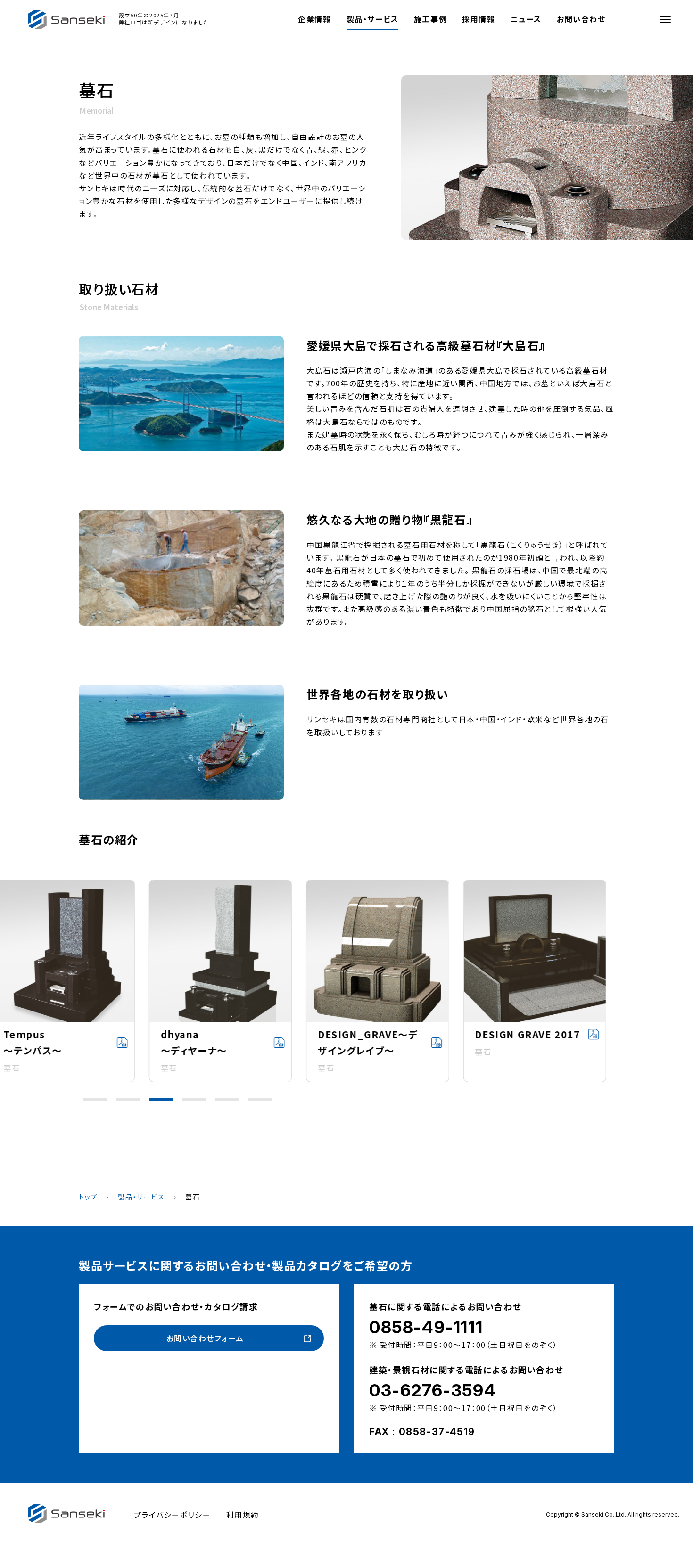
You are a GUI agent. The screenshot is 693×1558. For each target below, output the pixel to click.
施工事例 (430, 18)
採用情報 (478, 18)
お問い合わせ (581, 18)
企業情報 (314, 18)
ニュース (526, 18)
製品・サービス (372, 18)
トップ (88, 1196)
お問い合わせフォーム (205, 1338)
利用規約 (242, 1514)
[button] (95, 1099)
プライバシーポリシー (172, 1514)
